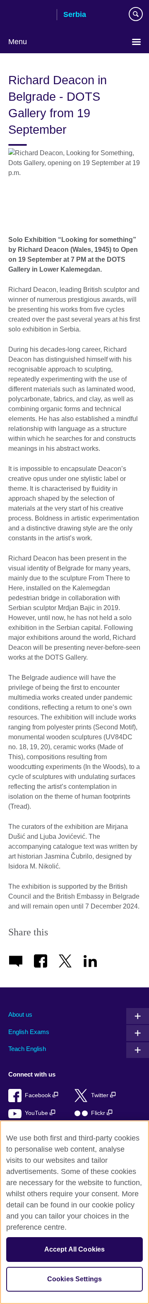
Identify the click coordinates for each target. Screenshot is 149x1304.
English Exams (28, 1031)
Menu (17, 42)
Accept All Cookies (74, 1249)
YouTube (37, 1113)
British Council (29, 15)
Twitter (100, 1095)
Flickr (99, 1113)
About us (20, 1014)
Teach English (27, 1048)
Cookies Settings (74, 1279)
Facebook (39, 1095)
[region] (74, 1212)
